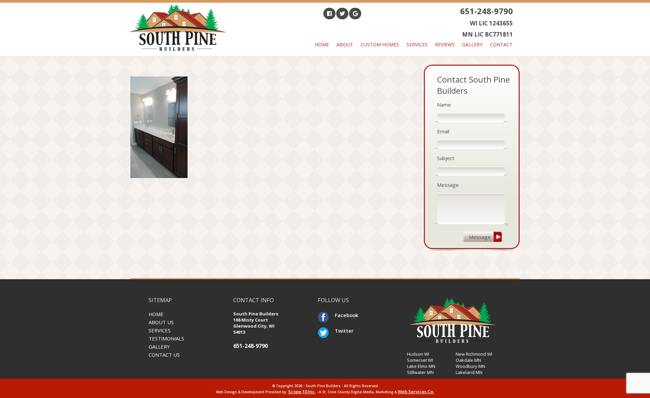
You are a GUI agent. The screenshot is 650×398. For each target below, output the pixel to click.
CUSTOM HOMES (380, 44)
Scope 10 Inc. (302, 392)
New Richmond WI (474, 354)
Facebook (340, 315)
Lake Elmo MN (421, 366)
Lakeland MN (469, 372)
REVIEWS (445, 44)
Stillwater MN (420, 372)
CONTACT (501, 44)
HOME (322, 44)
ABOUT (345, 44)
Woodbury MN (470, 366)
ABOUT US (161, 322)
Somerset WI (420, 360)
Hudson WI (418, 354)
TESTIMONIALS (166, 338)
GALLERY (472, 44)
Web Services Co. (416, 392)
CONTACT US (164, 354)
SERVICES (160, 330)
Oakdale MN (468, 360)
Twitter (340, 330)
